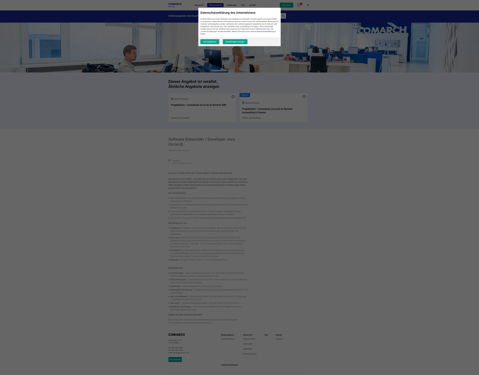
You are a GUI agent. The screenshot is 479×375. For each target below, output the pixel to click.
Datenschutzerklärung (265, 31)
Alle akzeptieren (209, 42)
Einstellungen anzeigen (235, 42)
